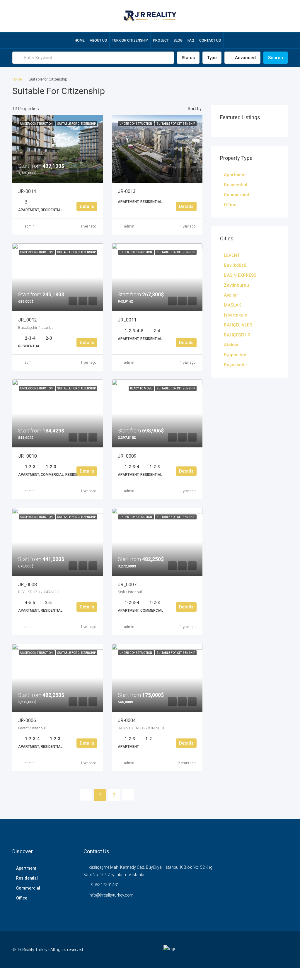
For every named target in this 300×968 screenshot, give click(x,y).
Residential (235, 184)
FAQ (191, 40)
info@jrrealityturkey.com (111, 895)
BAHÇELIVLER (238, 325)
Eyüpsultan (235, 355)
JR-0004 (127, 720)
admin (30, 226)
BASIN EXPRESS (240, 275)
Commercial (236, 194)
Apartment (235, 174)
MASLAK (232, 305)
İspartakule (235, 315)
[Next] (128, 795)
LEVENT (232, 255)
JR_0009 (127, 456)
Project (161, 40)
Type (212, 57)
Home (80, 40)
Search (275, 57)
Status (188, 57)
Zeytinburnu (236, 285)
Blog (178, 40)
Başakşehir (235, 364)
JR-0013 (127, 191)
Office (230, 204)
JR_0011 (127, 320)
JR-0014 (27, 191)
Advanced (245, 57)
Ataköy (231, 345)
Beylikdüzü (235, 265)
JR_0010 (27, 456)
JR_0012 (27, 320)
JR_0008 (27, 584)
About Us (98, 40)
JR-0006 (27, 720)
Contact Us (210, 40)
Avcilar (231, 295)
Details (87, 206)
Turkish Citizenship (130, 40)
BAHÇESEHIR (237, 335)
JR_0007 (127, 584)
